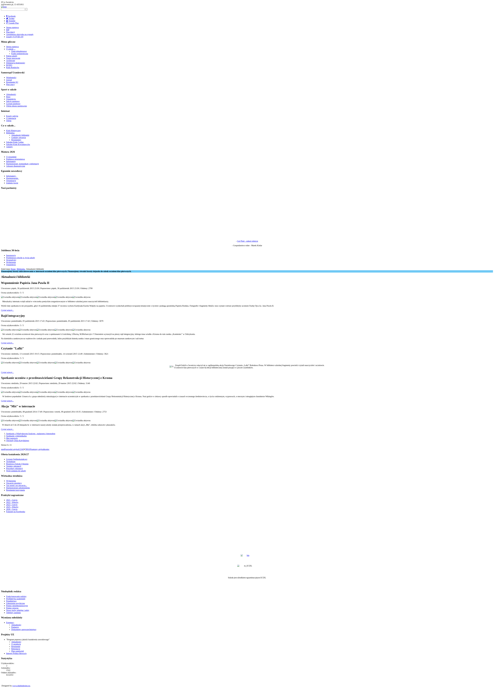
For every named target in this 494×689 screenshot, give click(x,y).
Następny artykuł (37, 449)
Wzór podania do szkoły (16, 471)
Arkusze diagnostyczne (15, 166)
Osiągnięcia (11, 99)
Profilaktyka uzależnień (15, 599)
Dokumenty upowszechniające (23, 629)
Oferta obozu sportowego (16, 106)
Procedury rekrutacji (14, 468)
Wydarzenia (11, 262)
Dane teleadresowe (19, 51)
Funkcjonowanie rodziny (16, 596)
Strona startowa (12, 27)
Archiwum (10, 60)
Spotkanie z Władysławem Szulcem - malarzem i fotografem (30, 434)
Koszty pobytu (12, 116)
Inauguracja (11, 255)
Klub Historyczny (13, 130)
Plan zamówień (17, 651)
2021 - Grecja (11, 500)
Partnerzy (15, 627)
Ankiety (9, 147)
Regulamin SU (12, 82)
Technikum (10, 461)
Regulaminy (16, 140)
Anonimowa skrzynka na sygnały (19, 34)
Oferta (8, 121)
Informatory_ (11, 176)
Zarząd (9, 80)
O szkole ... (10, 49)
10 (29, 449)
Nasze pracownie (13, 58)
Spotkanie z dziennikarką (16, 436)
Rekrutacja (15, 649)
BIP (7, 30)
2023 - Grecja (11, 505)
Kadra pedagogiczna (19, 54)
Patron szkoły (11, 56)
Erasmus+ (10, 622)
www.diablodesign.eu (21, 686)
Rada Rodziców (12, 67)
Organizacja (11, 181)
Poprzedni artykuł (11, 449)
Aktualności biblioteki (20, 135)
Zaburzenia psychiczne (15, 603)
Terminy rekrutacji (13, 466)
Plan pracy (10, 84)
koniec (46, 449)
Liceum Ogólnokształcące (16, 459)
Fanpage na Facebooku (15, 512)
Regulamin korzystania (15, 490)
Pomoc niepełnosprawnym (17, 606)
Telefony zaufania (13, 613)
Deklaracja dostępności (15, 63)
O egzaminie (11, 157)
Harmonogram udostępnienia (18, 488)
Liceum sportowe (13, 104)
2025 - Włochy (12, 507)
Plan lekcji (10, 32)
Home (13, 269)
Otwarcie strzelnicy (14, 483)
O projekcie (16, 644)
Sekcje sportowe (13, 101)
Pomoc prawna (12, 608)
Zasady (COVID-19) (14, 37)
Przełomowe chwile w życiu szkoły (20, 258)
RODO (9, 65)
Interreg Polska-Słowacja (16, 653)
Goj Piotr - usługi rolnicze (247, 241)
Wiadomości (11, 77)
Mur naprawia (12, 438)
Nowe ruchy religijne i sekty (17, 610)
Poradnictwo (11, 601)
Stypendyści (11, 260)
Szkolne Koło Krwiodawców (18, 144)
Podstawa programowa (15, 159)
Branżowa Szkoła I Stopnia (17, 464)
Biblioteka (10, 133)
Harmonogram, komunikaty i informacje (22, 164)
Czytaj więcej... (7, 310)
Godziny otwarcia (18, 137)
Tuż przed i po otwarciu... (16, 485)
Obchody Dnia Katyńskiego (17, 440)
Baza (8, 97)
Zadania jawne (12, 183)
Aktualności (11, 94)
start (2, 449)
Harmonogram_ (12, 178)
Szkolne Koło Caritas (15, 142)
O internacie (11, 118)
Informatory (11, 161)
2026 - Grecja (11, 509)
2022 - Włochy (12, 502)
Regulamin (15, 646)
